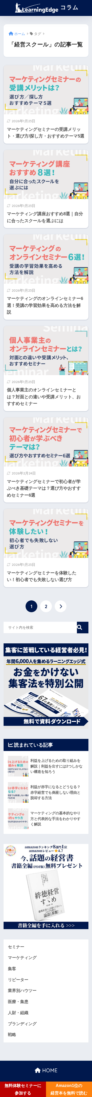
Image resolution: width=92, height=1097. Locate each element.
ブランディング (22, 1024)
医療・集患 (18, 1001)
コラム (69, 7)
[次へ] (60, 606)
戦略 (12, 1034)
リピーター (18, 980)
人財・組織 (18, 1012)
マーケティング (22, 957)
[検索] (82, 627)
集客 (12, 968)
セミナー (16, 947)
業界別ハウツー (22, 990)
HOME (49, 1070)
